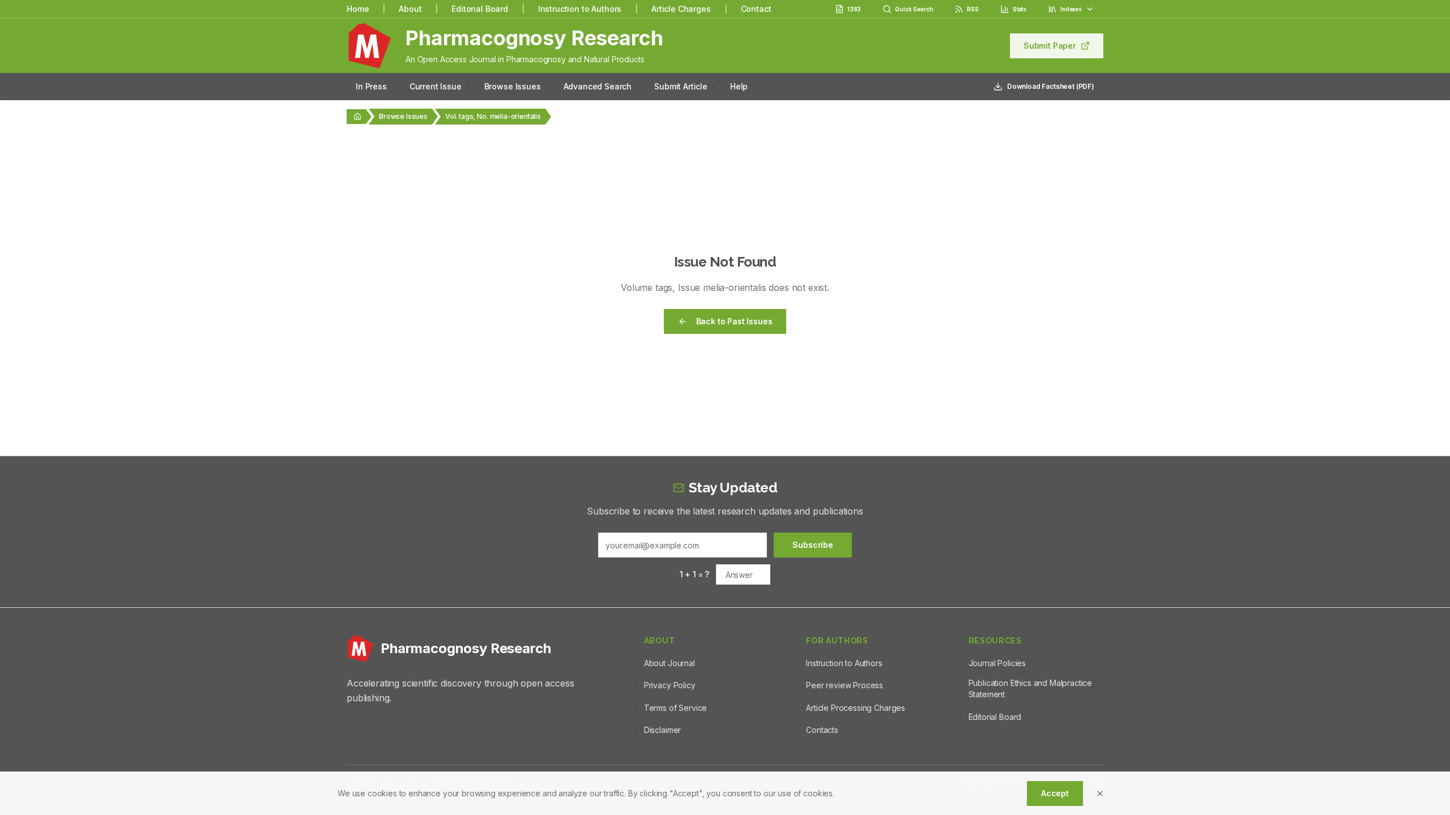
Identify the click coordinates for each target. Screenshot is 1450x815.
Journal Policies (997, 663)
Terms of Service (675, 708)
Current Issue (436, 86)
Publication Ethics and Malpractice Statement (1031, 688)
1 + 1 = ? (695, 574)
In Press (371, 86)
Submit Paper (1049, 45)
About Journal (669, 663)
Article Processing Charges (855, 708)
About (410, 9)
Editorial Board (479, 9)
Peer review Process (844, 685)
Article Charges (681, 9)
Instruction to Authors (579, 9)
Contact (756, 9)
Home (358, 9)
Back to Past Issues (734, 321)
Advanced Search (598, 86)
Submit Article (680, 86)
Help (739, 86)
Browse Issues (512, 86)
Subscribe (812, 545)
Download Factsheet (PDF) (1050, 86)
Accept (1055, 793)
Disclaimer (662, 730)
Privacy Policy (670, 685)
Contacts (822, 730)
